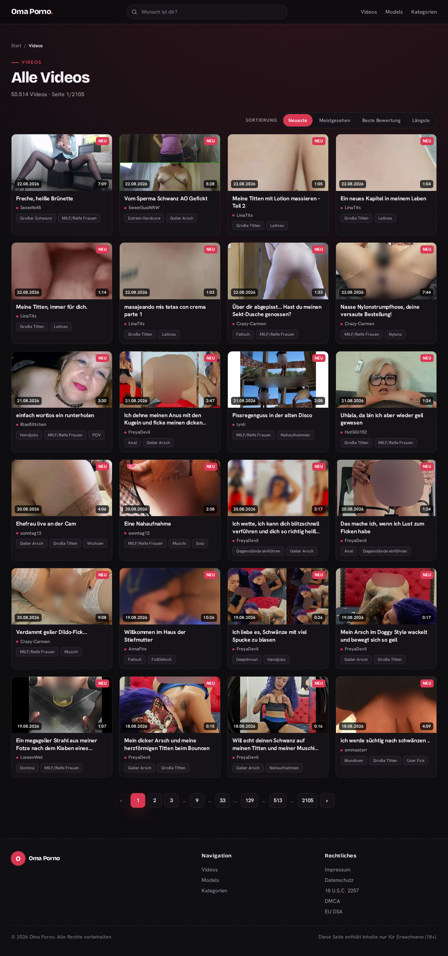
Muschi (179, 543)
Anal (132, 442)
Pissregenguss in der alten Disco (272, 415)
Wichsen (95, 543)
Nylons (395, 334)
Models (394, 11)
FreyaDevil (139, 432)
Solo (200, 543)
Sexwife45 (30, 208)
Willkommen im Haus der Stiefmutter (155, 635)
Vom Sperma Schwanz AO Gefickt (166, 198)
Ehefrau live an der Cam (46, 523)
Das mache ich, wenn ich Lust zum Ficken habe (382, 527)
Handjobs (29, 435)
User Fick (416, 760)
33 (222, 800)
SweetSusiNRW (144, 208)
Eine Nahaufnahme (147, 523)
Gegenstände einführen (258, 551)
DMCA (332, 901)
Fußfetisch (162, 659)
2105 (307, 800)
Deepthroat (247, 659)
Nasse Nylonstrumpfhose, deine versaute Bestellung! (380, 310)
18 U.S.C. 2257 (342, 890)
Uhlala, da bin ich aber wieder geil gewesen (382, 419)
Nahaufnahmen (295, 435)
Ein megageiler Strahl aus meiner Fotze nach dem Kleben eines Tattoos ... (56, 744)
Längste (421, 120)
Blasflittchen (33, 424)
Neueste (297, 120)
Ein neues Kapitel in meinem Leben (383, 198)
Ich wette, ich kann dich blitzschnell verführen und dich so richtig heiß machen (275, 527)
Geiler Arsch (182, 218)
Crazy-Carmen (251, 324)
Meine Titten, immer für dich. (52, 307)
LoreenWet (31, 757)
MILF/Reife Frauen (79, 218)
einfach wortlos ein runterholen (55, 415)
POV (96, 435)
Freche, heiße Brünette (44, 198)
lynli (241, 424)
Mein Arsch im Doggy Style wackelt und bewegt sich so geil (384, 635)
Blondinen (353, 760)
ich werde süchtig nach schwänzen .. (385, 740)
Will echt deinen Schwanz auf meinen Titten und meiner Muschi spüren (273, 744)
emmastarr (356, 750)
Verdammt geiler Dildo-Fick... (51, 632)
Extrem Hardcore (144, 218)
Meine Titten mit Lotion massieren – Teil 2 (276, 202)
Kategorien (424, 11)
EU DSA (334, 911)
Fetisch (243, 334)
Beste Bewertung (381, 120)
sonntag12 (30, 533)
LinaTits (245, 215)
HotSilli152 (356, 432)
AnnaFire (137, 649)
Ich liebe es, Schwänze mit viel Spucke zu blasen (269, 635)
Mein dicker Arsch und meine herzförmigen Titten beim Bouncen (167, 744)
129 (249, 800)
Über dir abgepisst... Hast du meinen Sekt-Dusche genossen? (277, 310)
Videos (369, 11)
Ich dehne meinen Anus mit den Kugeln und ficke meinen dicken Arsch (163, 419)
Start (16, 46)
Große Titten (248, 225)
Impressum (337, 869)
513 (278, 800)
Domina (27, 768)
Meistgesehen (334, 120)
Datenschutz (339, 880)
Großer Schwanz (36, 218)
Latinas (277, 225)
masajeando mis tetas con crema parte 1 (164, 310)
